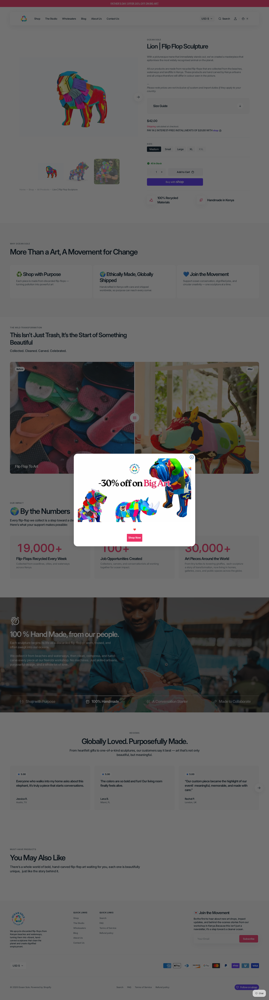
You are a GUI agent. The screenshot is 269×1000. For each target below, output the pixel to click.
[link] (134, 490)
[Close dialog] (192, 457)
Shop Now (134, 537)
